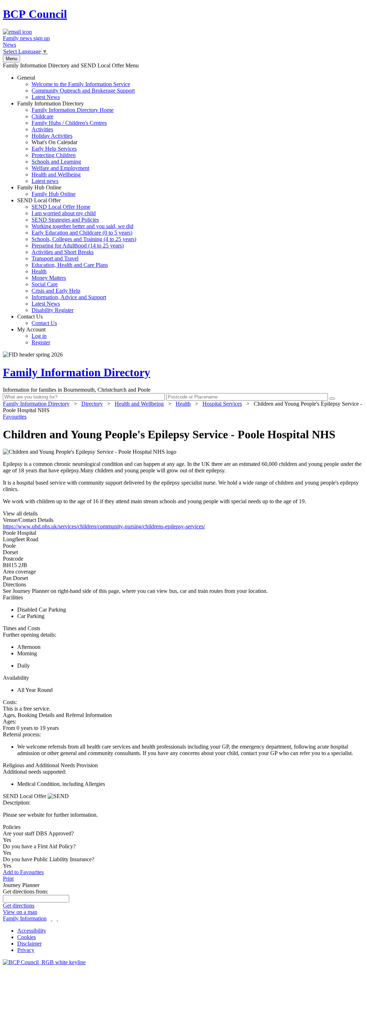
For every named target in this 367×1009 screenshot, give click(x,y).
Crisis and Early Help (56, 291)
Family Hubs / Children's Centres (69, 123)
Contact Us (37, 319)
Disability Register (52, 310)
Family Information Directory (65, 142)
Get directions (18, 905)
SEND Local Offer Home (61, 207)
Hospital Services (222, 404)
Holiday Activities (52, 136)
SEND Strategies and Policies (65, 220)
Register (41, 342)
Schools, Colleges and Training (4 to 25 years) (84, 239)
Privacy (25, 950)
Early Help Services (54, 149)
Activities (42, 129)
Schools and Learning (56, 162)
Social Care (45, 284)
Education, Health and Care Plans (70, 265)
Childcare (42, 116)
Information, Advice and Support (69, 297)
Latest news (45, 181)
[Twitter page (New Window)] (51, 918)
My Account (33, 335)
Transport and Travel (55, 258)
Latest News (46, 97)
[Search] (332, 398)
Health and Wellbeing (56, 174)
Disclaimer (29, 943)
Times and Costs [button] (21, 628)
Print (8, 879)
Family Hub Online (46, 190)
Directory (92, 404)
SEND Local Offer (76, 255)
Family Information (25, 918)
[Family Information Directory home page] (44, 962)
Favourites (15, 417)
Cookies (26, 937)
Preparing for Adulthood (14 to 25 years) (78, 245)
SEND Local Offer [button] (25, 796)
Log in (39, 336)
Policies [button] (11, 827)
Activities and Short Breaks (63, 252)
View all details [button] (20, 513)
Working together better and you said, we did (82, 226)
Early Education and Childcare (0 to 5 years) (82, 233)
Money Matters (49, 278)
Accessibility (31, 931)
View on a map (20, 912)
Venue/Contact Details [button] (28, 520)
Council (35, 14)
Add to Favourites (23, 872)
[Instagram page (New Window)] (57, 918)
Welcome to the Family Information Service (81, 84)
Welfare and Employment (60, 168)
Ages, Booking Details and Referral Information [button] (57, 715)
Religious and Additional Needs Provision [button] (50, 765)
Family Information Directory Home (73, 110)
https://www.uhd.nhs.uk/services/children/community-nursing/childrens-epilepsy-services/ (104, 526)
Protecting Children (54, 155)
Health (39, 271)
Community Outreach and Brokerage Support (83, 91)
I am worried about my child (64, 213)
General (76, 87)
